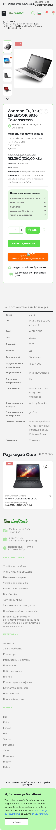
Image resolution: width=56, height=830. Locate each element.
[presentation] (17, 68)
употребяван (25, 182)
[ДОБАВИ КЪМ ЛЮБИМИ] (44, 229)
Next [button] (7, 99)
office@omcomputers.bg (23, 540)
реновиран (13, 182)
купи (34, 230)
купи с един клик (24, 243)
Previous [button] (7, 42)
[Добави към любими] (50, 496)
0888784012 (16, 538)
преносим (38, 179)
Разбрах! (16, 822)
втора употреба (32, 175)
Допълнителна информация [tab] (28, 307)
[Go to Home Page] (4, 21)
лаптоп (29, 179)
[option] (7, 47)
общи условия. (40, 814)
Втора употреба (27, 171)
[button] (40, 454)
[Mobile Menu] (4, 13)
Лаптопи (40, 171)
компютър (20, 179)
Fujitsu (21, 175)
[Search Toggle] (33, 13)
